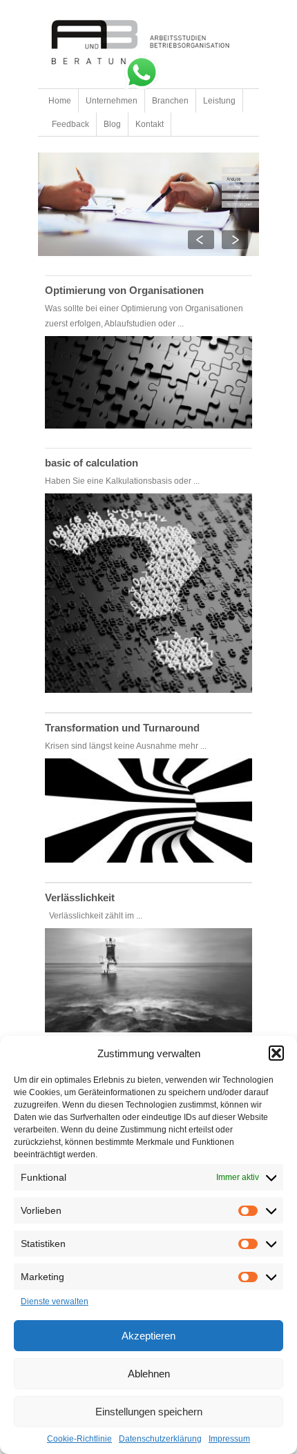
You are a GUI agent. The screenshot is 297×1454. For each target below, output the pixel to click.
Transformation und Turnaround (122, 728)
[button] (276, 1053)
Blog (112, 124)
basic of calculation (91, 463)
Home (59, 101)
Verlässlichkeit (80, 897)
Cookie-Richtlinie (79, 1439)
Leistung (219, 101)
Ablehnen (149, 1373)
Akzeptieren (148, 1336)
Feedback (70, 124)
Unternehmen (111, 101)
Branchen (170, 101)
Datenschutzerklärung (160, 1439)
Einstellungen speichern (148, 1411)
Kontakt (149, 124)
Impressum (229, 1439)
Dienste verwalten (54, 1301)
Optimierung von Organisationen (124, 290)
